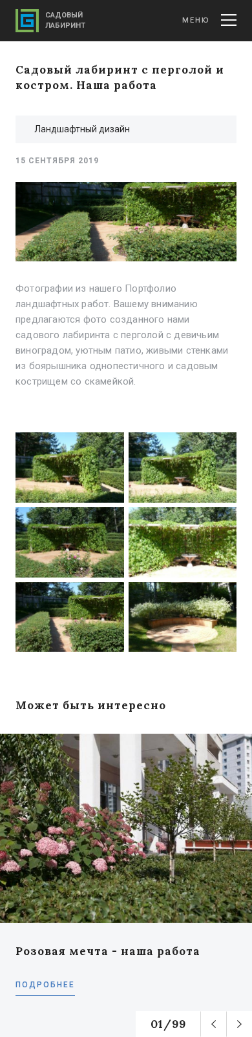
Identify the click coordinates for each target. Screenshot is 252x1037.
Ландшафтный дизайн (82, 129)
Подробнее (45, 984)
